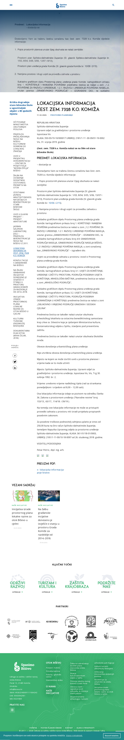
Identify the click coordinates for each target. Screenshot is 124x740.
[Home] (62, 5)
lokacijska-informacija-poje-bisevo (50, 471)
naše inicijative (19, 505)
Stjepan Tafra (99, 730)
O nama (51, 687)
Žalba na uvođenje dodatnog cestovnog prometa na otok (19, 181)
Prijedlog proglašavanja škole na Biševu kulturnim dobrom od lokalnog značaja (21, 143)
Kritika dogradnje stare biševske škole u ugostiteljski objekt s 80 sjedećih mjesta (21, 108)
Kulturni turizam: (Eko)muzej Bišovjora (19, 322)
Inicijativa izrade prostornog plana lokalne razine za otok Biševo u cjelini (20, 305)
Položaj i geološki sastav (53, 676)
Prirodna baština (53, 671)
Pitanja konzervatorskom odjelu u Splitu (77, 675)
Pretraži (112, 5)
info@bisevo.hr (16, 689)
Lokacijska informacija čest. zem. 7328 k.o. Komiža (21, 252)
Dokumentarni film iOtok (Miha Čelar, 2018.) (21, 334)
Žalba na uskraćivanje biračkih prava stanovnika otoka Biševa (79, 666)
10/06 (51, 202)
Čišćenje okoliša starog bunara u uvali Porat (80, 682)
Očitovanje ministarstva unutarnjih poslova (20, 126)
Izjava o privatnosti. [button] (74, 736)
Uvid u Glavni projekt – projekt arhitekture (20, 218)
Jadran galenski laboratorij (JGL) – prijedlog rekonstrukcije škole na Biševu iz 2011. (21, 235)
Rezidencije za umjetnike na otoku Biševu (102, 682)
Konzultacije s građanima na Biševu (20, 263)
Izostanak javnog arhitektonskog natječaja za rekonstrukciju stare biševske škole (22, 201)
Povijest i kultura (53, 668)
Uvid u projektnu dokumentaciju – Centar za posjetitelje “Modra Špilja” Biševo (21, 163)
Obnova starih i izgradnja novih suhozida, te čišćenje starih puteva (79, 690)
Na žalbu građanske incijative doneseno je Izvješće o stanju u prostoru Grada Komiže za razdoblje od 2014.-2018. (20, 281)
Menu (12, 5)
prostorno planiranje (61, 115)
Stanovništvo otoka (54, 680)
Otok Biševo (53, 663)
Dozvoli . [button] (112, 736)
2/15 (58, 202)
